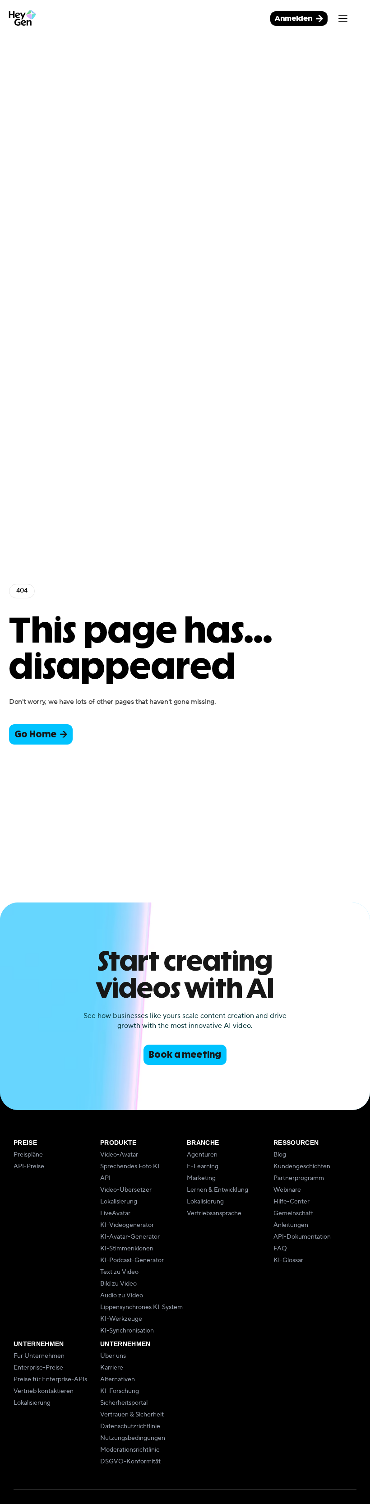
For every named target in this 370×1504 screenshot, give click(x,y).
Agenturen (202, 1155)
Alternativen (117, 1379)
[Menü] (343, 18)
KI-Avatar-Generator (130, 1237)
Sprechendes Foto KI (129, 1166)
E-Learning (202, 1166)
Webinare (287, 1190)
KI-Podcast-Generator (132, 1260)
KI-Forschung (119, 1391)
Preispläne (28, 1155)
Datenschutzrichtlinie (130, 1426)
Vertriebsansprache (214, 1213)
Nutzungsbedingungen (132, 1438)
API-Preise (29, 1166)
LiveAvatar (115, 1213)
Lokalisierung (118, 1202)
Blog (279, 1155)
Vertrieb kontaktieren (44, 1391)
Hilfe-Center (291, 1202)
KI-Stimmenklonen (126, 1249)
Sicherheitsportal (124, 1403)
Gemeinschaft (293, 1213)
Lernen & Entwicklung (217, 1190)
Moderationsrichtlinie (130, 1450)
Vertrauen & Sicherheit (132, 1415)
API (105, 1178)
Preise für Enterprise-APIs (50, 1379)
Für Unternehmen (39, 1356)
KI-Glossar (288, 1260)
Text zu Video (119, 1272)
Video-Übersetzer (126, 1190)
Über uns (113, 1356)
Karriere (111, 1368)
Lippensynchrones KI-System (141, 1307)
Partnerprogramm (298, 1178)
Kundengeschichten (301, 1166)
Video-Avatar (119, 1155)
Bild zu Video (118, 1284)
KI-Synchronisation (127, 1331)
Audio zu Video (121, 1295)
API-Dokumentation (302, 1237)
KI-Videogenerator (127, 1225)
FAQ (280, 1249)
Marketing (201, 1178)
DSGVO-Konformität (130, 1462)
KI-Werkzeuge (121, 1319)
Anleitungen (290, 1225)
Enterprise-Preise (38, 1368)
